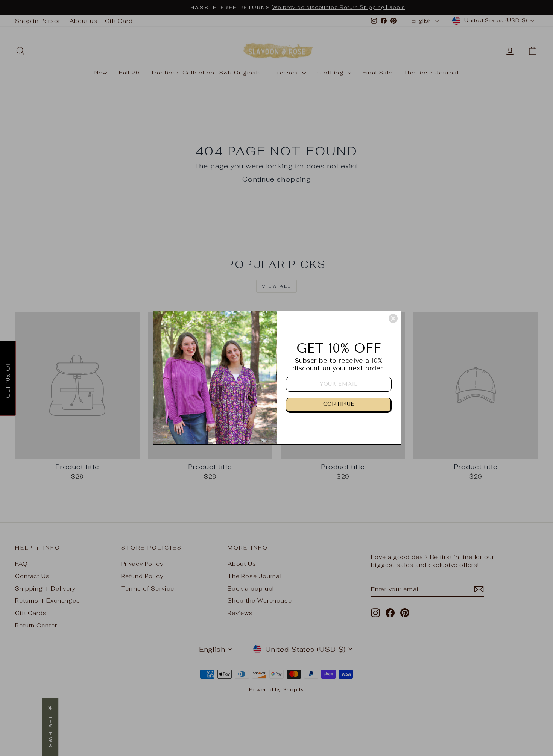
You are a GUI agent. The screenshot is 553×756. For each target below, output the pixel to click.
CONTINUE (338, 404)
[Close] (393, 318)
